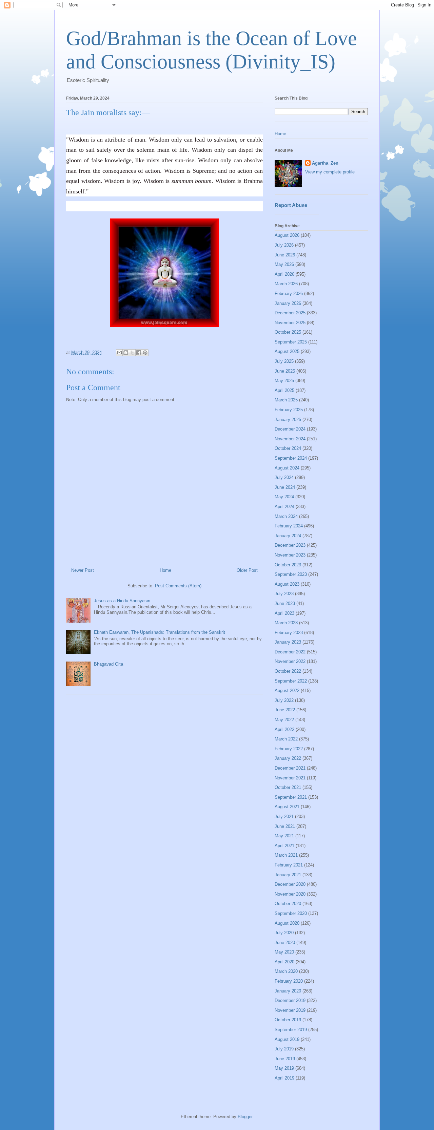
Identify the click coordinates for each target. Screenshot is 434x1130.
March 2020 (286, 971)
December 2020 (290, 884)
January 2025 (288, 419)
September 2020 (291, 913)
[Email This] (119, 352)
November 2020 (290, 894)
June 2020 (285, 942)
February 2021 (289, 864)
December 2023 (290, 545)
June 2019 (285, 1058)
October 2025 (288, 332)
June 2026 (285, 254)
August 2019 (287, 1039)
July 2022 (284, 700)
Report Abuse (291, 205)
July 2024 (284, 477)
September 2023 (291, 574)
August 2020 (287, 923)
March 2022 (286, 738)
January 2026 (288, 303)
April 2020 (284, 961)
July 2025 (284, 361)
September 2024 (291, 458)
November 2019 (290, 1010)
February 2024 (289, 525)
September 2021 (291, 797)
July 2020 (284, 932)
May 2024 (284, 496)
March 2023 (286, 622)
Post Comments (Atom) (178, 585)
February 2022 (289, 748)
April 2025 (284, 390)
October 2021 (288, 787)
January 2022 (288, 758)
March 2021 (286, 855)
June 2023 (285, 603)
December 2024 (290, 429)
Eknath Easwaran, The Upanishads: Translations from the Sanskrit (159, 632)
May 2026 (284, 264)
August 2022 (287, 690)
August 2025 (287, 351)
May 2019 (284, 1068)
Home (165, 570)
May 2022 (284, 719)
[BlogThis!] (125, 352)
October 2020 (288, 903)
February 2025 (289, 409)
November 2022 (290, 661)
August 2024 (287, 467)
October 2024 (288, 448)
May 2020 (284, 952)
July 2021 (284, 816)
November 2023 (290, 555)
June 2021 (285, 826)
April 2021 (284, 845)
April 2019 (284, 1078)
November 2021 (290, 777)
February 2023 (289, 632)
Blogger (245, 1116)
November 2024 (290, 438)
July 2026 (284, 245)
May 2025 (284, 380)
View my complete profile (330, 171)
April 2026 (284, 274)
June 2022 (285, 709)
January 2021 (288, 874)
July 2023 (284, 593)
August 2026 (287, 235)
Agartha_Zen (325, 163)
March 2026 (286, 283)
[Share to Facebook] (138, 352)
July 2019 (284, 1048)
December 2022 (290, 651)
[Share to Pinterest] (145, 352)
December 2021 (290, 768)
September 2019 (291, 1029)
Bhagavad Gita (108, 664)
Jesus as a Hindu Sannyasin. (123, 600)
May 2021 (284, 835)
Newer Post (82, 570)
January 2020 (288, 990)
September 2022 (291, 681)
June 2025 (285, 371)
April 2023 (284, 613)
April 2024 (284, 506)
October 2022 (288, 671)
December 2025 (290, 312)
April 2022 (284, 729)
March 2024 (286, 516)
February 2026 (289, 293)
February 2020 (289, 981)
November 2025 (290, 322)
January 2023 (288, 642)
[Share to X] (132, 352)
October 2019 (288, 1019)
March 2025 (286, 399)
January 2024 (288, 535)
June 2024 (285, 487)
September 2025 (291, 341)
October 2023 (288, 564)
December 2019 (290, 1000)
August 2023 (287, 584)
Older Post (247, 570)
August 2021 (287, 806)
